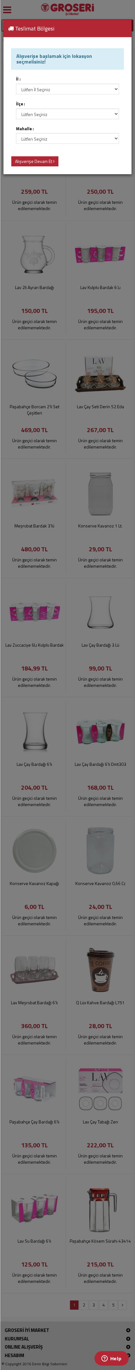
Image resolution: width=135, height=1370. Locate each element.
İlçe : (20, 104)
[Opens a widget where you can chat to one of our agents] (111, 1359)
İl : (18, 79)
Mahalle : (25, 129)
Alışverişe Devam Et (34, 161)
